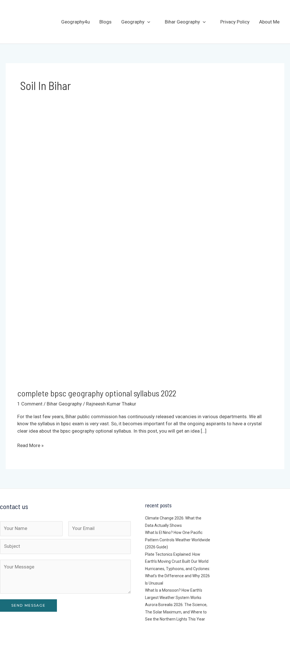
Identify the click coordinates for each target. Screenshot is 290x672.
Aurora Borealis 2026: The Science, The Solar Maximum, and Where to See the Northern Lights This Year (176, 611)
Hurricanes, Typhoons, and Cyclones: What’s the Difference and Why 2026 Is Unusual (177, 575)
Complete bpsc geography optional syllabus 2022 (96, 393)
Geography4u (75, 22)
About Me (269, 22)
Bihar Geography (182, 22)
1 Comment (29, 404)
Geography (132, 22)
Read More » (30, 445)
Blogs (105, 22)
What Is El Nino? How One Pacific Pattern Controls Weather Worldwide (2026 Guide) (177, 539)
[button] (147, 22)
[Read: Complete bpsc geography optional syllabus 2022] (145, 252)
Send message (28, 605)
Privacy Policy (235, 22)
